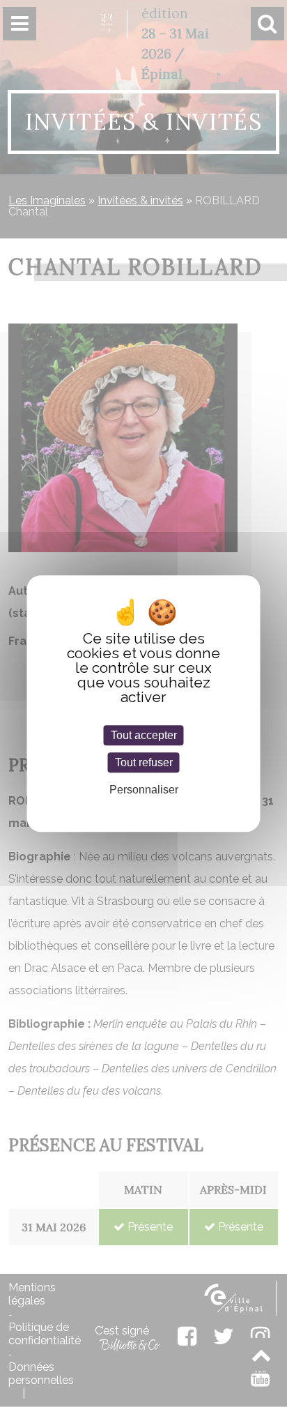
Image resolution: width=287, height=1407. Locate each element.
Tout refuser (144, 762)
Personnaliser (143, 790)
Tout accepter (144, 735)
